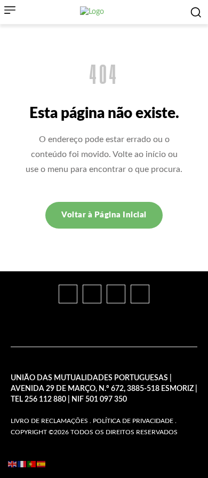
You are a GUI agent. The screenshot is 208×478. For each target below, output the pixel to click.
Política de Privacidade (133, 421)
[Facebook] (68, 294)
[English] (13, 464)
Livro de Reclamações (49, 421)
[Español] (41, 464)
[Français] (22, 464)
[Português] (32, 464)
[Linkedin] (116, 294)
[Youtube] (140, 294)
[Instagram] (92, 294)
